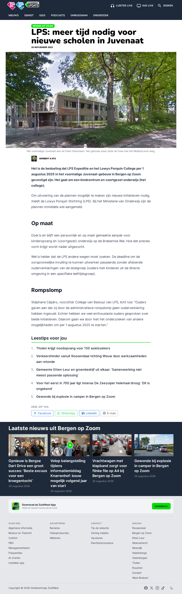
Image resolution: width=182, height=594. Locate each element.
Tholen (136, 562)
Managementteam (19, 547)
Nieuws (14, 15)
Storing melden (100, 532)
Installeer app (16, 562)
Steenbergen (139, 557)
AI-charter (14, 557)
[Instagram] (157, 588)
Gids (42, 15)
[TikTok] (163, 588)
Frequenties (15, 552)
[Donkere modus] (171, 588)
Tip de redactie (100, 527)
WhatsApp (68, 413)
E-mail (111, 413)
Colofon (13, 537)
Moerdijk (137, 547)
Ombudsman (79, 15)
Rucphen (137, 567)
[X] (151, 588)
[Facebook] (146, 588)
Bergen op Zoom (43, 26)
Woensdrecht (140, 542)
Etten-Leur (138, 537)
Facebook (44, 413)
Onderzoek (100, 15)
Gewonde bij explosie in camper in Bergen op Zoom (75, 396)
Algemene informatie (20, 527)
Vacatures (97, 537)
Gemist (29, 15)
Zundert (136, 572)
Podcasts (58, 15)
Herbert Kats (47, 158)
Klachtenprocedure (102, 542)
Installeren (161, 506)
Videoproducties (59, 532)
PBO (11, 542)
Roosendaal (139, 527)
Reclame (55, 527)
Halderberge (139, 552)
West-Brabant (140, 577)
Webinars (55, 537)
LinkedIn (91, 413)
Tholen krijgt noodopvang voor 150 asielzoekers (73, 348)
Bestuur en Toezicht (20, 532)
